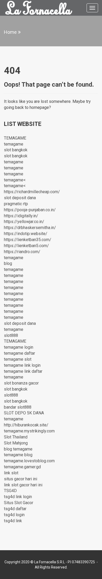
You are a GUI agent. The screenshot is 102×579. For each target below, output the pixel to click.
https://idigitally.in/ (21, 215)
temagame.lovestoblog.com (29, 460)
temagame (13, 144)
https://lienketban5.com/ (26, 245)
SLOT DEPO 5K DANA (24, 412)
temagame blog (18, 454)
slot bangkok (15, 149)
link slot (11, 472)
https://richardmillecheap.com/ (32, 191)
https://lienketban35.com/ (27, 239)
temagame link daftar (23, 371)
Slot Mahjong (16, 443)
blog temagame (18, 449)
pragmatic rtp (16, 203)
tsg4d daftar (15, 508)
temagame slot (17, 359)
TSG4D (10, 490)
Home (10, 32)
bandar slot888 (17, 407)
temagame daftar (19, 353)
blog (8, 263)
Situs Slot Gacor (18, 502)
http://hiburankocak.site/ (26, 424)
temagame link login (22, 365)
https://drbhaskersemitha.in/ (30, 227)
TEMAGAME (15, 138)
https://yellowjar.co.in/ (24, 221)
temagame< (15, 179)
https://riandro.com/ (22, 251)
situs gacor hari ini (20, 478)
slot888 (11, 335)
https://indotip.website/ (25, 233)
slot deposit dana (20, 197)
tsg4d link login (18, 496)
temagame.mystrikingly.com (29, 430)
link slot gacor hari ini (23, 484)
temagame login (18, 347)
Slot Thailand (15, 437)
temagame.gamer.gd (22, 466)
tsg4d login (14, 514)
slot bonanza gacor (21, 383)
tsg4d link (13, 520)
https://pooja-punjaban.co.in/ (30, 209)
